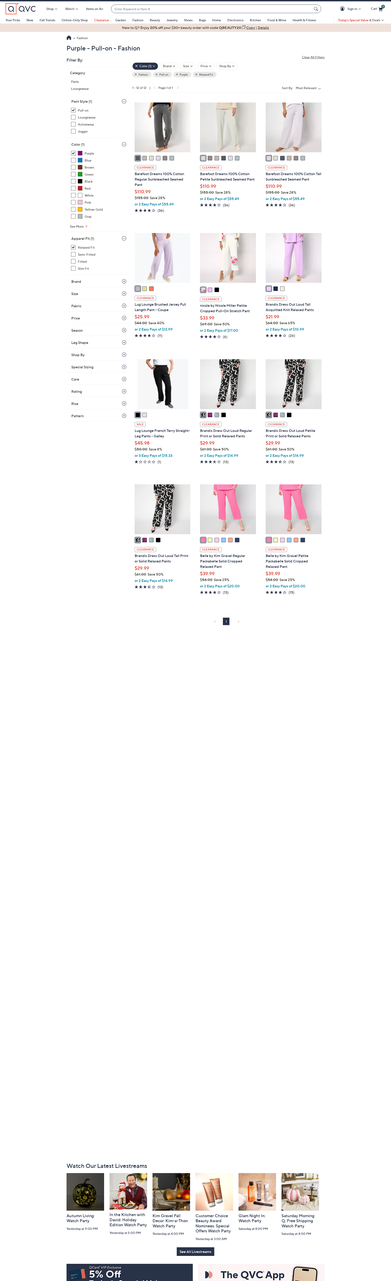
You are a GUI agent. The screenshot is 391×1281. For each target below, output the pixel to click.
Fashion (137, 20)
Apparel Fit (82, 238)
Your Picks (12, 20)
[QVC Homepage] (69, 38)
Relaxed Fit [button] (206, 74)
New (29, 20)
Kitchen (255, 20)
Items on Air (94, 9)
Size (74, 293)
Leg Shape (79, 342)
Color (78, 144)
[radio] (138, 158)
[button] (343, 9)
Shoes (188, 20)
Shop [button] (50, 9)
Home (216, 20)
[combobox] (211, 9)
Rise (74, 403)
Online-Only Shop (75, 20)
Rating (76, 391)
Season (77, 330)
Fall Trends (47, 20)
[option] (195, 28)
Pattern (77, 416)
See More (77, 226)
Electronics (235, 20)
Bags (202, 20)
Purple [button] (183, 74)
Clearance (101, 20)
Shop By (78, 354)
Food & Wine (276, 20)
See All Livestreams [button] (195, 1251)
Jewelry (172, 20)
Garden (120, 20)
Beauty (155, 20)
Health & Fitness (304, 20)
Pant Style (81, 101)
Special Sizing (82, 367)
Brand (76, 281)
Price (75, 318)
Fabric (76, 306)
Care (75, 379)
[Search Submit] (316, 9)
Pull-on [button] (163, 74)
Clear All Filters (313, 57)
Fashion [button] (143, 74)
